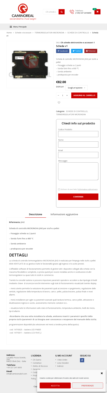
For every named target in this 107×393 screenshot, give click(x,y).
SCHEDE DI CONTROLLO (78, 32)
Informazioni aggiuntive (64, 214)
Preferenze (87, 385)
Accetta (55, 385)
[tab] (35, 215)
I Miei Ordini (62, 360)
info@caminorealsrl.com (17, 373)
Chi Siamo (37, 360)
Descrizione (35, 214)
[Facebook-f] (82, 360)
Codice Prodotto (65, 129)
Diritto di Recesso (40, 366)
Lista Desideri (63, 363)
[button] (101, 373)
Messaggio (62, 161)
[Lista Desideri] (59, 102)
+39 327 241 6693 (14, 367)
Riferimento (14, 222)
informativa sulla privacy (88, 189)
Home (9, 32)
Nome (61, 140)
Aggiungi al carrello (84, 95)
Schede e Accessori (23, 32)
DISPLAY (60, 86)
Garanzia (36, 369)
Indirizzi (60, 366)
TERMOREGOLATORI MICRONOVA (49, 32)
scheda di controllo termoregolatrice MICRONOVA (33, 260)
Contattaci (37, 363)
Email (60, 150)
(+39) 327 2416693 (83, 13)
